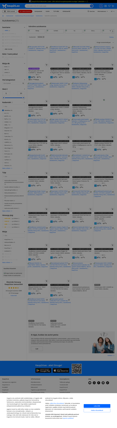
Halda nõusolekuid (97, 410)
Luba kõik (97, 406)
